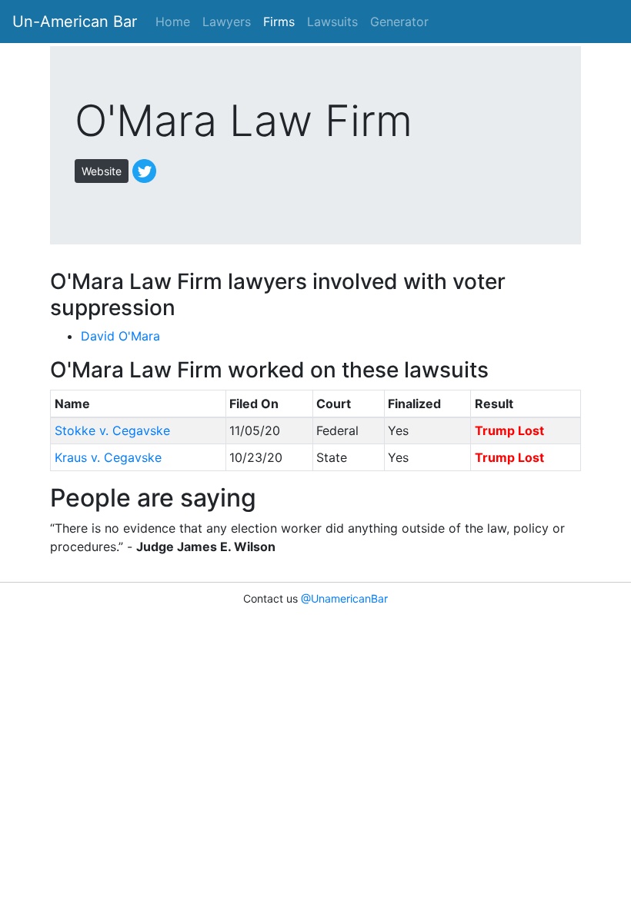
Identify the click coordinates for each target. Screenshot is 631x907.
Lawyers (226, 21)
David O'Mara (120, 336)
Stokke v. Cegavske (112, 430)
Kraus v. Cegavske (108, 457)
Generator (399, 21)
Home (172, 21)
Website (102, 171)
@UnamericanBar (344, 598)
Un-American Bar (74, 21)
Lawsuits (332, 21)
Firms (279, 21)
